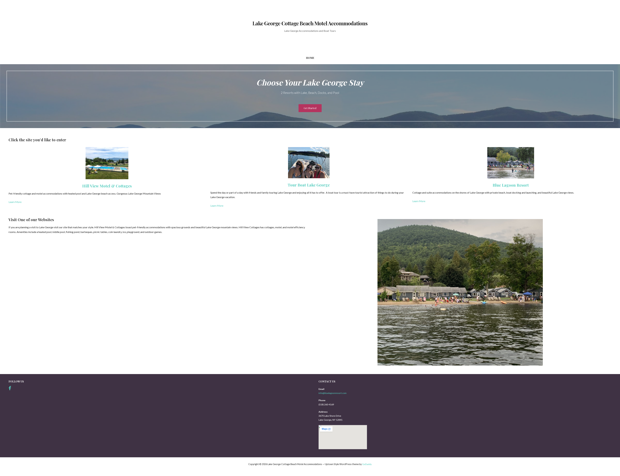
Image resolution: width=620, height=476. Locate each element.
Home (310, 58)
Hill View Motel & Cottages (107, 185)
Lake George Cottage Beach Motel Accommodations (310, 23)
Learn (415, 201)
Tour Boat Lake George (309, 184)
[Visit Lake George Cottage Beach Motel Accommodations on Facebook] (10, 389)
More (422, 201)
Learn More (15, 201)
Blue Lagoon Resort (511, 185)
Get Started (310, 108)
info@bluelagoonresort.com (332, 393)
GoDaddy (367, 464)
